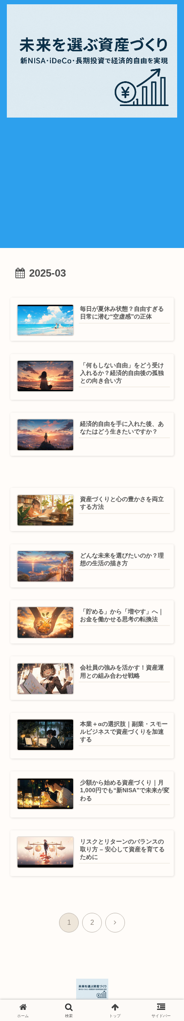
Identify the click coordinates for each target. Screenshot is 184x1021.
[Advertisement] (92, 187)
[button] (161, 998)
